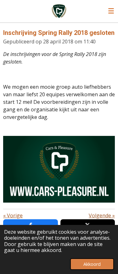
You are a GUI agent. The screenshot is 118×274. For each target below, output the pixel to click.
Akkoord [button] (92, 264)
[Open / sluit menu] (111, 11)
